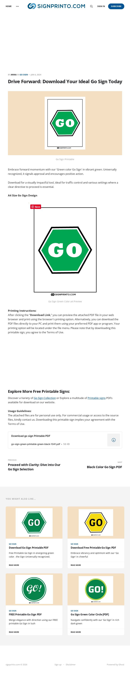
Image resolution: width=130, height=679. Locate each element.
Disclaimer (70, 664)
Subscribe (116, 6)
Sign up (58, 664)
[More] (17, 6)
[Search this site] (91, 6)
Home (9, 6)
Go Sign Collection (45, 398)
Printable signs (97, 398)
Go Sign (24, 74)
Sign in (101, 6)
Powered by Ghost (115, 664)
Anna (13, 74)
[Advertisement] (65, 36)
